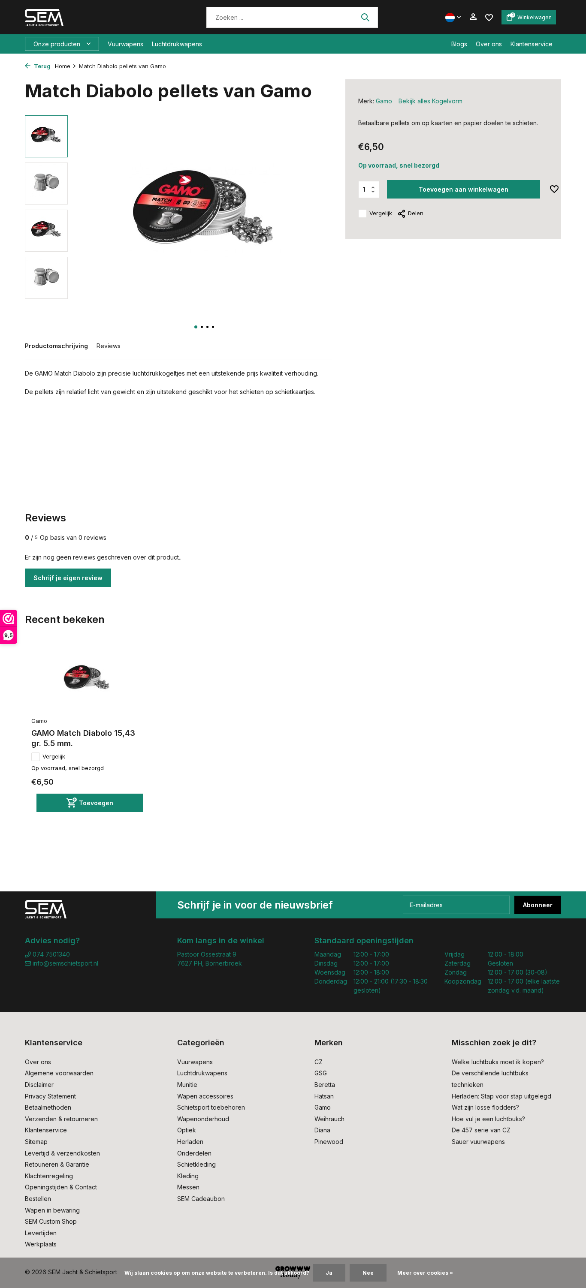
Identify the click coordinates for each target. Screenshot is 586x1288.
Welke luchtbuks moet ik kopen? (498, 1061)
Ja (329, 1273)
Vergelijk (380, 213)
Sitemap (36, 1141)
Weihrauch (329, 1118)
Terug (42, 66)
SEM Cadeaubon (201, 1198)
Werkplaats (41, 1244)
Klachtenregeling (49, 1176)
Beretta (324, 1084)
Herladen (190, 1141)
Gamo (384, 101)
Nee (368, 1273)
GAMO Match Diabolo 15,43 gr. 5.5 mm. (83, 737)
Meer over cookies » (425, 1273)
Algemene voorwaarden (59, 1073)
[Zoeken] (365, 17)
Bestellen (38, 1198)
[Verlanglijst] (489, 17)
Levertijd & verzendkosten (62, 1153)
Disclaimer (39, 1084)
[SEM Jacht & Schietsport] (84, 17)
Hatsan (324, 1096)
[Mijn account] (473, 17)
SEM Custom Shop (51, 1221)
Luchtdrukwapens (177, 44)
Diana (322, 1130)
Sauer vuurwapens (478, 1141)
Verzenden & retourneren (61, 1118)
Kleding (188, 1176)
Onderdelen (194, 1153)
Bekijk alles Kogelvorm (430, 101)
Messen (188, 1187)
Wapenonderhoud (203, 1118)
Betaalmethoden (48, 1107)
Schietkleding (196, 1164)
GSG (320, 1073)
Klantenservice (531, 44)
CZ (318, 1061)
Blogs (459, 44)
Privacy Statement (50, 1096)
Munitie (187, 1084)
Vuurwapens (125, 44)
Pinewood (328, 1141)
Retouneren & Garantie (57, 1164)
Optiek (186, 1130)
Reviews (109, 345)
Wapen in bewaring (52, 1210)
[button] (196, 326)
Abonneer (538, 905)
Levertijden (41, 1233)
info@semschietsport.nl (65, 963)
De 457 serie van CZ (481, 1130)
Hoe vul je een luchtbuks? (488, 1118)
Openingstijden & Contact (61, 1187)
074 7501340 (50, 954)
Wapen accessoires (205, 1096)
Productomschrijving (56, 345)
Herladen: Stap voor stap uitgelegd (501, 1096)
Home (62, 66)
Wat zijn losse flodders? (485, 1107)
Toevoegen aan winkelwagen (463, 189)
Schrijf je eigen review (68, 577)
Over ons (489, 44)
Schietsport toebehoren (211, 1107)
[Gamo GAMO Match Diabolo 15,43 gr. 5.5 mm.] (87, 679)
